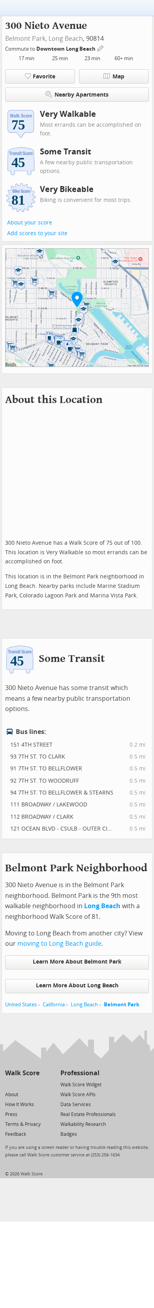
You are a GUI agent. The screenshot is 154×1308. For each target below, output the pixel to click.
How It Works (19, 1104)
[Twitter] (9, 1084)
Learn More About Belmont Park (77, 961)
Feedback (15, 1134)
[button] (77, 299)
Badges (68, 1134)
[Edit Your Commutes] (101, 47)
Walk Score (22, 1073)
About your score (29, 222)
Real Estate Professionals (88, 1114)
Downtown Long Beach (66, 49)
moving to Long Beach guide (59, 943)
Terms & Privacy (23, 1124)
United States (21, 1005)
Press (11, 1114)
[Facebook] (21, 1084)
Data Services (75, 1104)
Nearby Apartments (81, 94)
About (11, 1094)
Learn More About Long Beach (77, 985)
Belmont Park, (26, 38)
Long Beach (66, 38)
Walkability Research (83, 1124)
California (54, 1005)
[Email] (34, 1084)
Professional (80, 1073)
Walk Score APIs (78, 1094)
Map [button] (118, 76)
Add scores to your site (37, 233)
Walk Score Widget (80, 1084)
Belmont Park (121, 1005)
